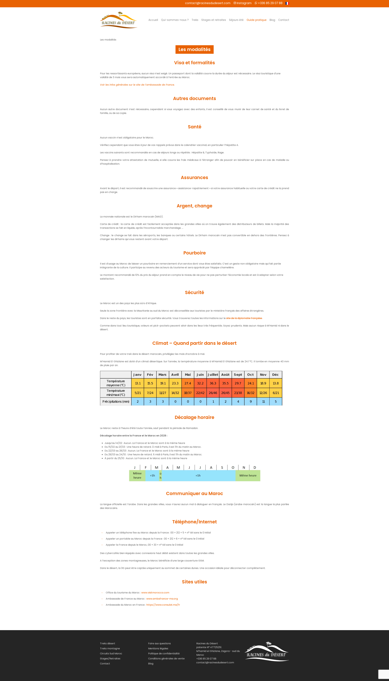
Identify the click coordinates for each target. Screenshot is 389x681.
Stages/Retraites (110, 658)
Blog (150, 663)
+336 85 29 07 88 (206, 658)
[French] (287, 4)
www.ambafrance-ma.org (162, 598)
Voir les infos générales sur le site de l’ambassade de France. (137, 84)
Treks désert (107, 643)
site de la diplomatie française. (244, 318)
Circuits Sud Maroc (111, 653)
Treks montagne (110, 648)
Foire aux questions (159, 643)
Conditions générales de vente (166, 658)
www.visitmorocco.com (155, 592)
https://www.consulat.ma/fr (163, 605)
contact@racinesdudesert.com (215, 662)
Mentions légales (158, 648)
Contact (105, 663)
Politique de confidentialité (164, 653)
